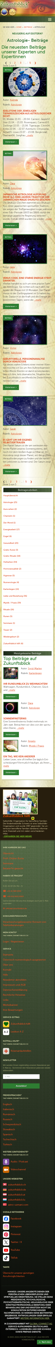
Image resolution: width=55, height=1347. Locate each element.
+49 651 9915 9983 (15, 896)
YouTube (15, 1250)
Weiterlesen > (11, 142)
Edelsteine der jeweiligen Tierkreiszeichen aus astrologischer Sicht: (27, 114)
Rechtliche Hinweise (14, 995)
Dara (12, 183)
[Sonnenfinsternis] (10, 708)
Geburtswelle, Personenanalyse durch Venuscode (24, 360)
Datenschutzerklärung (15, 990)
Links (5, 1000)
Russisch (7, 1119)
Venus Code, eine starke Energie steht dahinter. (27, 279)
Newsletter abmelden (14, 980)
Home (19, 27)
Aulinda (14, 100)
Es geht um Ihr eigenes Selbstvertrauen (17, 441)
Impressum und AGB (14, 985)
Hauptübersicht (10, 495)
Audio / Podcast (19, 1161)
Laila (12, 267)
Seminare (8, 863)
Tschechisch (9, 1139)
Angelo (31, 741)
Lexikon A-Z (17, 1031)
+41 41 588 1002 (14, 891)
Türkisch (7, 1144)
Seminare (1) (9, 623)
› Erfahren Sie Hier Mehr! (17, 836)
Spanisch (8, 1134)
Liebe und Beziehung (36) (15, 596)
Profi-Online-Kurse (13, 858)
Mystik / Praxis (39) (12, 603)
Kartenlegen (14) (11, 589)
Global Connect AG (41, 1324)
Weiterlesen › (11, 697)
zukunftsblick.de (17, 1189)
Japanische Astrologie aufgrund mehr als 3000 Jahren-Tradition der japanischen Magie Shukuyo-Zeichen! (26, 197)
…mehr (29, 135)
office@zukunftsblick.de (16, 908)
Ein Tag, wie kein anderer (19, 756)
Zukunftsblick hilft (20, 1024)
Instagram (16, 1226)
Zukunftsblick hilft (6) (13, 643)
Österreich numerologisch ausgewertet (24, 959)
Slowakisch (9, 1129)
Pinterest (16, 1234)
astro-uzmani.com (18, 1204)
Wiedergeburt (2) (11, 637)
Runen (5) (7, 616)
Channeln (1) (9, 516)
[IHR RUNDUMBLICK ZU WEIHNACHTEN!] (10, 673)
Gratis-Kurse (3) (10, 550)
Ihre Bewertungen (13, 1010)
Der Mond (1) (9, 523)
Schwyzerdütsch (12, 1124)
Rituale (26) (8, 609)
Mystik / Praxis (36, 746)
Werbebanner (10, 1005)
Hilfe (5, 975)
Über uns (8, 964)
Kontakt (7, 969)
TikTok (14, 1257)
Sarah (13, 429)
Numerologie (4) (11, 582)
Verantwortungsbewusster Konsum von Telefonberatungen (24, 924)
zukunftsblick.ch (17, 1184)
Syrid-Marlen (35, 668)
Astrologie (16, 104)
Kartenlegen (35, 673)
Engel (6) (7, 536)
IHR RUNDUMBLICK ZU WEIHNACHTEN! (25, 684)
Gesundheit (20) (10, 543)
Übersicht (8, 853)
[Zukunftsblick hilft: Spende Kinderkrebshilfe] (20, 802)
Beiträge (28, 27)
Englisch (7, 1104)
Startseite (8, 954)
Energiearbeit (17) (11, 529)
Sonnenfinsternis (14, 718)
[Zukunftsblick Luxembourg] (5, 1199)
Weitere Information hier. (35, 1318)
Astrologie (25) (10, 502)
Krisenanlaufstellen (21, 1051)
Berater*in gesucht (13, 868)
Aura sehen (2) (10, 509)
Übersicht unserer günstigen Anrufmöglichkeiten (18, 1275)
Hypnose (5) (9, 575)
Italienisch (8, 1109)
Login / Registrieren (13, 941)
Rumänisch (9, 1114)
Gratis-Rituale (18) (11, 556)
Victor (13, 348)
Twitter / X (16, 1242)
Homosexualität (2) (12, 569)
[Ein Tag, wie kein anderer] (10, 746)
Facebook (16, 1218)
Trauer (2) (7, 630)
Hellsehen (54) (10, 562)
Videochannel (18, 1169)
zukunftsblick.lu (16, 1199)
